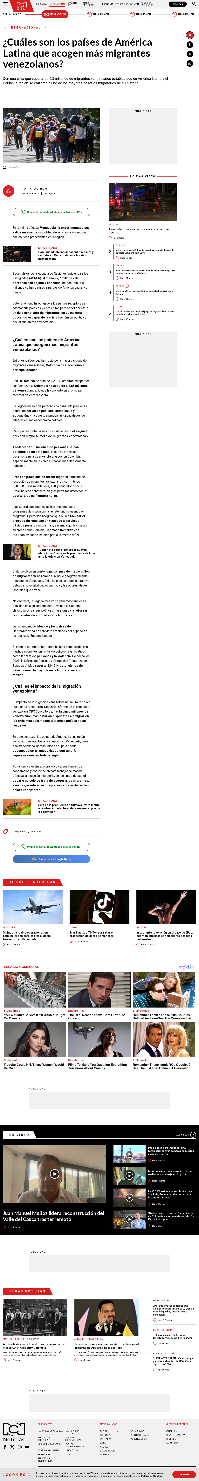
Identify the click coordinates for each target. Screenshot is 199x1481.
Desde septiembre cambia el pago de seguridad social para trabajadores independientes (145, 312)
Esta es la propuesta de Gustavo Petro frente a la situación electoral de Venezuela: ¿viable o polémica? (69, 808)
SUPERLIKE (171, 1439)
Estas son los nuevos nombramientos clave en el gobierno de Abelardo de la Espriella (106, 1346)
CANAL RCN (178, 4)
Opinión (134, 4)
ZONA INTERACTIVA (175, 1435)
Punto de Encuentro (147, 4)
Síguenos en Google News (55, 859)
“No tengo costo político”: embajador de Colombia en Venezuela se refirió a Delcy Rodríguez (171, 1216)
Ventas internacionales (74, 1445)
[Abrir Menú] (5, 4)
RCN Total (106, 1435)
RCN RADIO (105, 1439)
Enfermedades (161, 1300)
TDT (117, 1431)
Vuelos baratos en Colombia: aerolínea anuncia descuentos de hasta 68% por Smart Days (145, 251)
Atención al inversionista (45, 1459)
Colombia (41, 4)
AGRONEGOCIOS (139, 1439)
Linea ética (71, 1450)
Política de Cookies (152, 1476)
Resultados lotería (164, 1353)
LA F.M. (103, 1443)
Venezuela (36, 831)
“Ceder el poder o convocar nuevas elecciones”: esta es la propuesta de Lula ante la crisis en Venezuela (66, 553)
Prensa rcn (44, 1454)
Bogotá (120, 286)
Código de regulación (50, 1444)
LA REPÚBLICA (137, 1431)
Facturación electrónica (72, 1432)
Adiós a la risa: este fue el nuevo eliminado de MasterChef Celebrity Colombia (33, 1346)
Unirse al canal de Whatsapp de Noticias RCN (54, 212)
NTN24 (103, 1431)
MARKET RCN (172, 1443)
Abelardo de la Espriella (88, 1339)
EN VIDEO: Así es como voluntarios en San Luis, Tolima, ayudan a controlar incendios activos (171, 1194)
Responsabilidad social (50, 1431)
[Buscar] (194, 4)
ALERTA (104, 1447)
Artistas (113, 224)
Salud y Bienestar (88, 4)
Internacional (57, 4)
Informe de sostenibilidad (73, 1438)
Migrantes (20, 831)
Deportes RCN (72, 4)
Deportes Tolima (162, 1330)
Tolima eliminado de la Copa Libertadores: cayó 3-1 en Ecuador (172, 1336)
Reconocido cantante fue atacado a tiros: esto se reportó (139, 231)
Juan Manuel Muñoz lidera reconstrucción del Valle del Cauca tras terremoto (53, 1216)
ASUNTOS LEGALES (140, 1435)
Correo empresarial (48, 1450)
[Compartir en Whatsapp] (190, 63)
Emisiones (12, 14)
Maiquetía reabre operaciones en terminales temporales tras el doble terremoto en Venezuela (27, 936)
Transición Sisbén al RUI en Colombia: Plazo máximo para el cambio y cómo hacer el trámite (145, 271)
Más (182, 1135)
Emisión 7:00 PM (143, 14)
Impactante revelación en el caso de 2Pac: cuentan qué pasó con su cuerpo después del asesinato (164, 936)
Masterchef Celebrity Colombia (21, 1339)
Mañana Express (58, 14)
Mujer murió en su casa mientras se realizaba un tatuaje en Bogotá (145, 292)
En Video (19, 1135)
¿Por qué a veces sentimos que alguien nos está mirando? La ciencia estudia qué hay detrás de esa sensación (173, 1310)
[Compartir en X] (190, 54)
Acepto (184, 1474)
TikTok (73, 927)
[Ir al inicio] (22, 6)
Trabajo (120, 306)
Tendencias (121, 4)
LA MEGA (104, 1454)
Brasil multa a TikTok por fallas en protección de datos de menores (92, 934)
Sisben (119, 265)
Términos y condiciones (103, 1473)
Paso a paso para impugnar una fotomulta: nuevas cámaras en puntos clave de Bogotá (171, 1151)
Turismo (120, 245)
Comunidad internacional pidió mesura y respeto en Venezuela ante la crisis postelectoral (65, 255)
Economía (107, 4)
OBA (67, 1454)
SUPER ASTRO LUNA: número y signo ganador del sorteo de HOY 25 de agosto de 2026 (173, 1361)
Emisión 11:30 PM (186, 14)
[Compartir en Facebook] (190, 44)
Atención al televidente (44, 1438)
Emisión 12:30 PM (101, 14)
